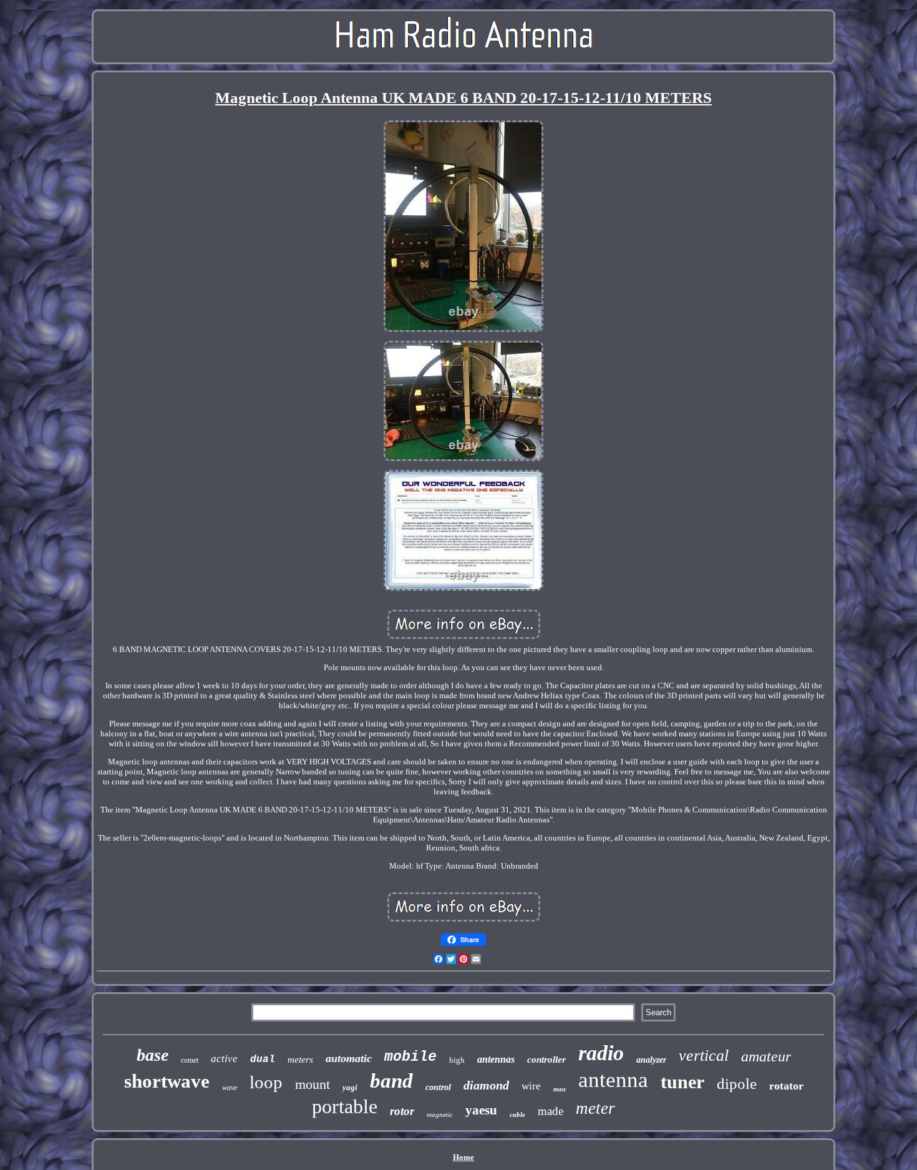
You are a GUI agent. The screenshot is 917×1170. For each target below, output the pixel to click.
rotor (402, 1111)
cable (517, 1114)
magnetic (440, 1114)
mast (559, 1089)
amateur (766, 1056)
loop (266, 1082)
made (550, 1111)
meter (595, 1108)
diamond (486, 1085)
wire (531, 1086)
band (391, 1081)
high (457, 1060)
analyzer (651, 1060)
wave (229, 1087)
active (224, 1059)
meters (300, 1060)
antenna (613, 1080)
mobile (410, 1057)
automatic (349, 1058)
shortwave (167, 1081)
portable (344, 1106)
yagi (349, 1087)
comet (189, 1060)
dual (262, 1059)
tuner (682, 1081)
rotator (786, 1086)
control (438, 1087)
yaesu (481, 1110)
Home (463, 1157)
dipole (737, 1083)
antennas (496, 1059)
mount (312, 1084)
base (152, 1055)
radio (601, 1053)
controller (546, 1060)
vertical (704, 1055)
